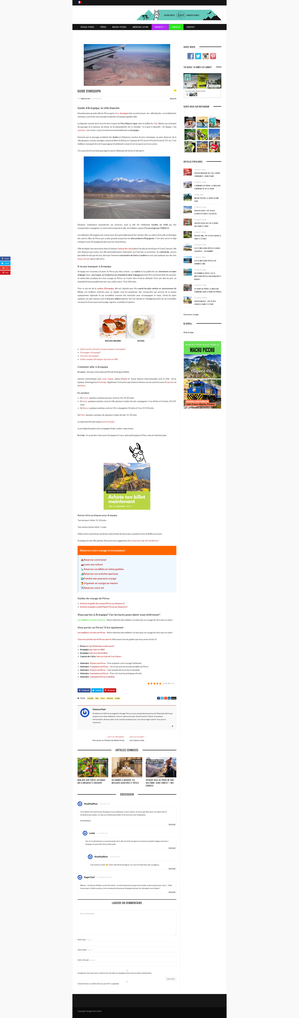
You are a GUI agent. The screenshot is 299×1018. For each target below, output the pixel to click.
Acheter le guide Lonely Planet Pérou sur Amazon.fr (104, 607)
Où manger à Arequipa (90, 352)
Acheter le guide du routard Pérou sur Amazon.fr (102, 603)
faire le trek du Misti (94, 653)
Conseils (176, 27)
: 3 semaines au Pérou (94, 673)
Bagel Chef (89, 877)
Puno (124, 379)
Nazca (85, 408)
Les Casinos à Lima (137, 740)
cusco (102, 698)
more (174, 698)
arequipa (90, 698)
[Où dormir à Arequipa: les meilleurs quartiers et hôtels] (127, 767)
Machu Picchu (119, 27)
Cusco (110, 379)
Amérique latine (140, 27)
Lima (117, 113)
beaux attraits (84, 259)
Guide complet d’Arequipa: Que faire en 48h (99, 359)
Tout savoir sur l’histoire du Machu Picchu (108, 740)
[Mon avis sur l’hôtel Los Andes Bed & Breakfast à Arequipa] (93, 767)
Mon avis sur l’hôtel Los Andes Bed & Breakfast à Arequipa (91, 781)
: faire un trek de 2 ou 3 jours (100, 656)
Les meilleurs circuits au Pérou (91, 620)
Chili (155, 123)
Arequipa (173, 99)
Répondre (172, 824)
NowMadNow (91, 803)
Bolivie (82, 385)
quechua (81, 130)
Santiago (103, 382)
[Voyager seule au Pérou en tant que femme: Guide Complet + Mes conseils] (161, 767)
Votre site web (87, 960)
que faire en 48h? (92, 649)
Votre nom (84, 939)
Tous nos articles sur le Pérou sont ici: (95, 639)
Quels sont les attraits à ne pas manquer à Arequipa (102, 349)
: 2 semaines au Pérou (94, 666)
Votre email (85, 950)
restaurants (136, 540)
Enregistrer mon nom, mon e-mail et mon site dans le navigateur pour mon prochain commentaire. (115, 973)
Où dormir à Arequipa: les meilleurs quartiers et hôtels (125, 781)
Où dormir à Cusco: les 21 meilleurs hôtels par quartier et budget (207, 276)
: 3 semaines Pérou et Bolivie (97, 677)
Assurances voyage (191, 314)
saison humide (108, 421)
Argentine (169, 382)
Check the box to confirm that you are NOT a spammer (98, 984)
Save (180, 698)
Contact (191, 27)
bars (156, 540)
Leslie (92, 833)
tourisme (110, 698)
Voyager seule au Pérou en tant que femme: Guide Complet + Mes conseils (160, 783)
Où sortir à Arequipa (89, 356)
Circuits (159, 27)
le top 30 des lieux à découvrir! (97, 646)
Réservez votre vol (94, 587)
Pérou (103, 27)
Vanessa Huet (86, 99)
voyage (117, 698)
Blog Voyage (188, 332)
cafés (146, 540)
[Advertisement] (149, 37)
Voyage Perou (87, 27)
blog (97, 698)
